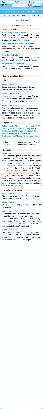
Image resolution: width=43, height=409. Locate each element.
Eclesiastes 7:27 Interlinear (13, 126)
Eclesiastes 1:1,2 (9, 84)
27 (35, 167)
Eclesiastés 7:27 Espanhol (24, 128)
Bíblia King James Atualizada (15, 33)
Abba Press (11, 145)
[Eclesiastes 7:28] (40, 190)
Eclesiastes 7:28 (9, 230)
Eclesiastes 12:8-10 (10, 94)
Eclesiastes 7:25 (9, 105)
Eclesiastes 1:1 (9, 194)
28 (36, 175)
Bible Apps (28, 136)
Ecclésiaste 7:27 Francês (12, 131)
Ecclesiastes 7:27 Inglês (12, 136)
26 (4, 155)
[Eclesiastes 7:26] (2, 190)
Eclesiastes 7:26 (9, 211)
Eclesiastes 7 (8, 153)
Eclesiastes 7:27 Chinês (20, 133)
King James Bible (10, 55)
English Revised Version (13, 64)
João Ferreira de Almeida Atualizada (18, 44)
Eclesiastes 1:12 (9, 202)
